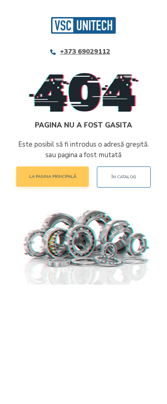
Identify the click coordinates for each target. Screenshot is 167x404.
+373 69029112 (85, 52)
